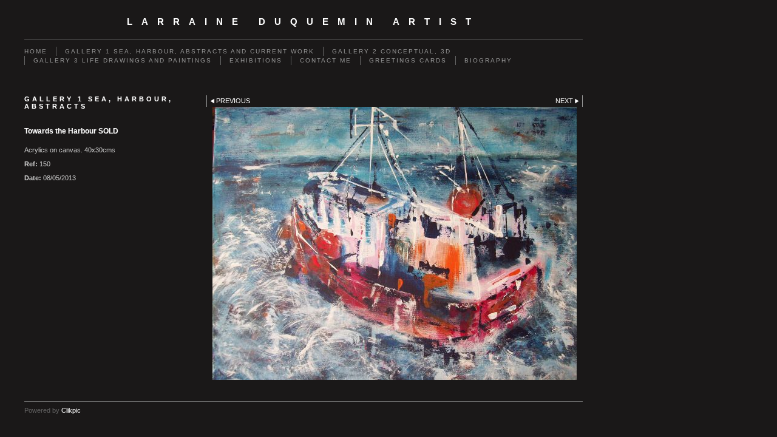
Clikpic (71, 410)
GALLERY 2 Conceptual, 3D (391, 51)
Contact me (325, 60)
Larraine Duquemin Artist (303, 22)
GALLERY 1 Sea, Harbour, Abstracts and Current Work (189, 51)
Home (35, 51)
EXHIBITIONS (255, 60)
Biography (488, 60)
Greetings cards (408, 60)
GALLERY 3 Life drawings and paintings (122, 60)
